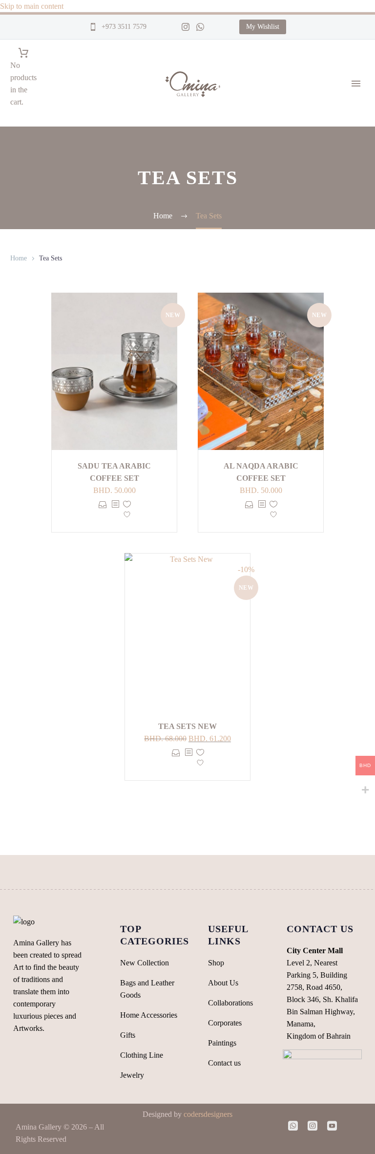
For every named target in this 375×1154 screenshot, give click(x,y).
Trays (355, 353)
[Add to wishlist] (127, 511)
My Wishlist (262, 26)
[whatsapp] (293, 1126)
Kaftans (359, 402)
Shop (355, 109)
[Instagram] (185, 27)
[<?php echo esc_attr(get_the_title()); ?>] (115, 511)
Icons (355, 182)
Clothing (360, 390)
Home (18, 258)
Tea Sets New (187, 726)
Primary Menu (356, 83)
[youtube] (332, 1126)
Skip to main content (31, 6)
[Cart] (23, 53)
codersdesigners (208, 1114)
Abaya (357, 414)
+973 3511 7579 (123, 26)
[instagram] (312, 1126)
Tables (357, 366)
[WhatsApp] (200, 27)
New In (359, 195)
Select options (102, 511)
